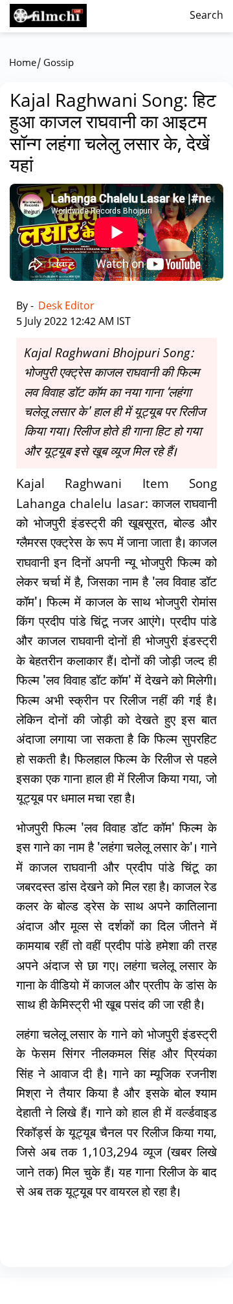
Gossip (58, 64)
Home (22, 64)
